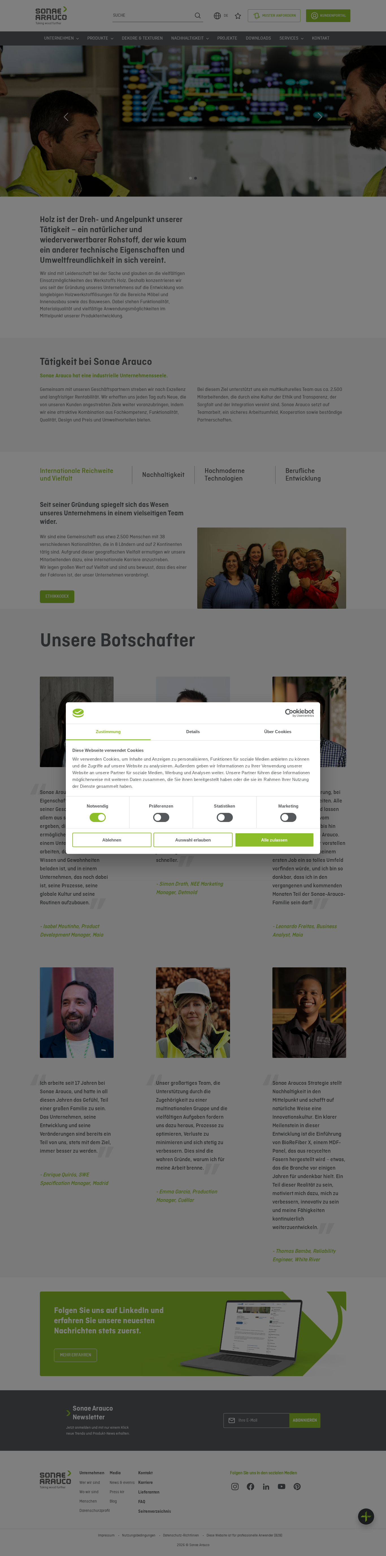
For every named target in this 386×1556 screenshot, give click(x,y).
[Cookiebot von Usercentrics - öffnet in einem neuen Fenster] (289, 713)
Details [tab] (193, 731)
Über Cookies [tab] (277, 731)
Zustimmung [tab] (108, 731)
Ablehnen (111, 840)
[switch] (161, 817)
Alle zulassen (274, 840)
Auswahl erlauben (193, 840)
